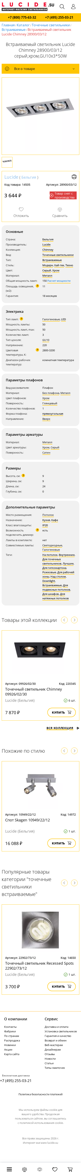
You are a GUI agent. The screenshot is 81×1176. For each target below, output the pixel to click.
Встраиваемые (14, 29)
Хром (55, 270)
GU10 (45, 340)
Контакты (10, 1027)
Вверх (46, 419)
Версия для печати (74, 176)
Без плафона (50, 393)
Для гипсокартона (54, 568)
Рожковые (49, 572)
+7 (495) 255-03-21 (59, 17)
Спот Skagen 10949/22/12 (27, 819)
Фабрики (10, 1031)
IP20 (45, 525)
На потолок (50, 555)
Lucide (11, 177)
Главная (8, 25)
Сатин (46, 452)
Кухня (46, 520)
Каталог (23, 25)
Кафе (54, 520)
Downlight (48, 581)
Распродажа (12, 1040)
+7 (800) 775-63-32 (22, 17)
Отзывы (50, 1054)
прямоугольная (52, 413)
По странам (11, 1036)
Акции (8, 1049)
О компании (15, 1018)
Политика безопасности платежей (40, 1094)
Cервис (51, 1018)
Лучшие (68, 563)
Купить (58, 712)
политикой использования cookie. (42, 1123)
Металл (47, 275)
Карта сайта (11, 1054)
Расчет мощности (59, 281)
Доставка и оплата (56, 1027)
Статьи (49, 1063)
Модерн (47, 265)
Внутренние (67, 555)
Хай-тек (59, 265)
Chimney (47, 250)
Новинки (10, 1045)
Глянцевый (49, 403)
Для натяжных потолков (55, 596)
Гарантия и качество (58, 1036)
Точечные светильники (51, 25)
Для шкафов (50, 594)
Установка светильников (61, 1031)
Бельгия (28, 177)
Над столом (58, 576)
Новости (50, 1058)
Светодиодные (52, 545)
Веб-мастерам (54, 1045)
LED (63, 319)
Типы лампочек (55, 1068)
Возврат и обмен (55, 1040)
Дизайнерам (53, 1049)
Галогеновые (51, 319)
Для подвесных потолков (56, 587)
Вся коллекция (60, 728)
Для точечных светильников (51, 561)
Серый (46, 270)
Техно (69, 265)
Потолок (48, 515)
